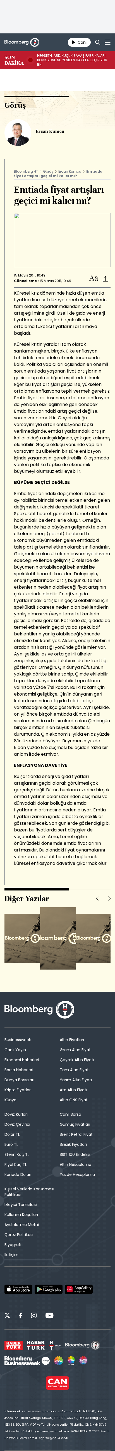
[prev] (97, 898)
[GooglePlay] (49, 1289)
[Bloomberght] (21, 42)
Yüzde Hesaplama (77, 1174)
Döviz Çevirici (17, 1124)
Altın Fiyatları (72, 1040)
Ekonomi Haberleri (21, 1060)
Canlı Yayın (15, 1050)
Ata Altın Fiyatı (73, 1090)
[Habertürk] (13, 1345)
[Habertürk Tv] (36, 1345)
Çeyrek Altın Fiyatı (77, 1060)
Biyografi (12, 1244)
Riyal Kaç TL (15, 1164)
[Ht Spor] (55, 1345)
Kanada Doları (17, 1174)
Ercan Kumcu (69, 171)
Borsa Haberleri (18, 1070)
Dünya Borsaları (19, 1080)
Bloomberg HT (26, 171)
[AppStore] (18, 1289)
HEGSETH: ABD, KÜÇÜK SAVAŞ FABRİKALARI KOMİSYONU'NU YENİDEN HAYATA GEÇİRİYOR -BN (73, 60)
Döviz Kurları (16, 1114)
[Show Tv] (58, 1360)
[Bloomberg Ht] (82, 1345)
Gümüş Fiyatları (75, 1124)
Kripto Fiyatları (18, 1090)
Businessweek (17, 1040)
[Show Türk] (71, 1360)
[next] (109, 898)
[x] (7, 1316)
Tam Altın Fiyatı (75, 1070)
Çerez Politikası (18, 1234)
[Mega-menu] (108, 42)
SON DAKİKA (14, 60)
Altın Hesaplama (75, 1164)
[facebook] (20, 1316)
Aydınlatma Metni (21, 1224)
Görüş (48, 171)
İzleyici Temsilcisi (20, 1204)
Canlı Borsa (70, 1114)
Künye (10, 1100)
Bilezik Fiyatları (73, 1144)
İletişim (11, 1254)
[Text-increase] (93, 278)
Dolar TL (12, 1134)
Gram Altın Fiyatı (76, 1050)
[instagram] (34, 1316)
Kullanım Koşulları (21, 1214)
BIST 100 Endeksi (75, 1154)
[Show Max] (83, 1360)
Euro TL (11, 1144)
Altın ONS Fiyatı (74, 1100)
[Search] (97, 42)
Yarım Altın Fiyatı (76, 1080)
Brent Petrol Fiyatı (77, 1134)
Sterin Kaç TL (16, 1154)
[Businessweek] (27, 1360)
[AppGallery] (79, 1289)
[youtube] (49, 1316)
